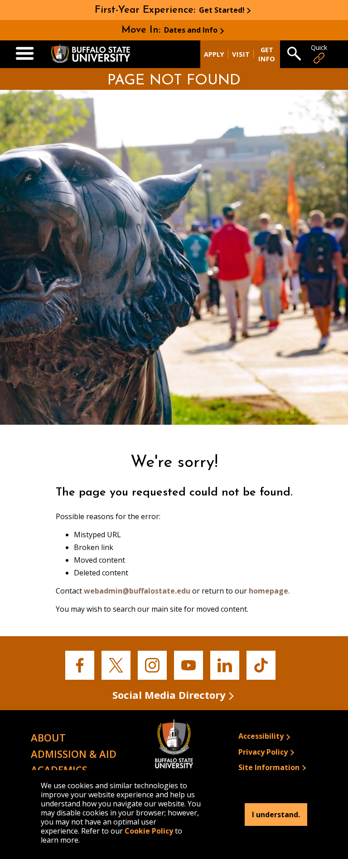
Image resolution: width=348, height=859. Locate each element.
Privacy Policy (263, 752)
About (48, 737)
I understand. (276, 815)
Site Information (269, 767)
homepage (268, 591)
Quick (319, 47)
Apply (214, 54)
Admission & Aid (73, 754)
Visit (241, 54)
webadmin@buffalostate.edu (137, 591)
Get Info (266, 54)
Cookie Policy (149, 831)
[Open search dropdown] (294, 54)
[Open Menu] (24, 54)
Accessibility (261, 736)
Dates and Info (191, 30)
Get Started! (222, 10)
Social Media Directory (169, 695)
